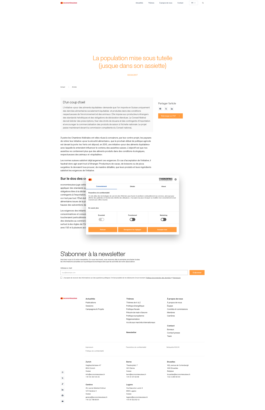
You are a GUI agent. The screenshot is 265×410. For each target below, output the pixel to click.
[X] (166, 109)
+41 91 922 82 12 (132, 399)
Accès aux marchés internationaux (140, 322)
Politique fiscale (133, 309)
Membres (171, 312)
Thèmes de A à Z (133, 302)
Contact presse (173, 332)
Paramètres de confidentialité (136, 347)
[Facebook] (160, 109)
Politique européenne (135, 315)
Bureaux (170, 329)
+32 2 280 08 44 (173, 377)
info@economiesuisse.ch (95, 374)
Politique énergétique (135, 305)
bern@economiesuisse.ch (136, 374)
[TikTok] (62, 384)
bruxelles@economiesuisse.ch (178, 374)
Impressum (177, 278)
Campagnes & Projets (95, 309)
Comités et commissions (177, 309)
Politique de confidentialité (95, 351)
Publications (91, 302)
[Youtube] (62, 401)
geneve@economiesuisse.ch (96, 397)
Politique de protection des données (158, 278)
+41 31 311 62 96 (132, 377)
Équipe (170, 305)
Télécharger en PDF (168, 116)
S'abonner (197, 272)
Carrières (171, 315)
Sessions (89, 305)
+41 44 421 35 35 (93, 377)
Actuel (62, 87)
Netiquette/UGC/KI (173, 347)
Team (169, 336)
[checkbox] (61, 278)
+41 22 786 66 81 (92, 399)
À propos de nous (165, 3)
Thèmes (151, 3)
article (74, 87)
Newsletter (131, 332)
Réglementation (133, 319)
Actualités (139, 3)
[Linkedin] (172, 109)
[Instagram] (62, 372)
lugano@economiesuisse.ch (137, 397)
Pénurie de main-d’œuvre (136, 312)
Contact (180, 3)
